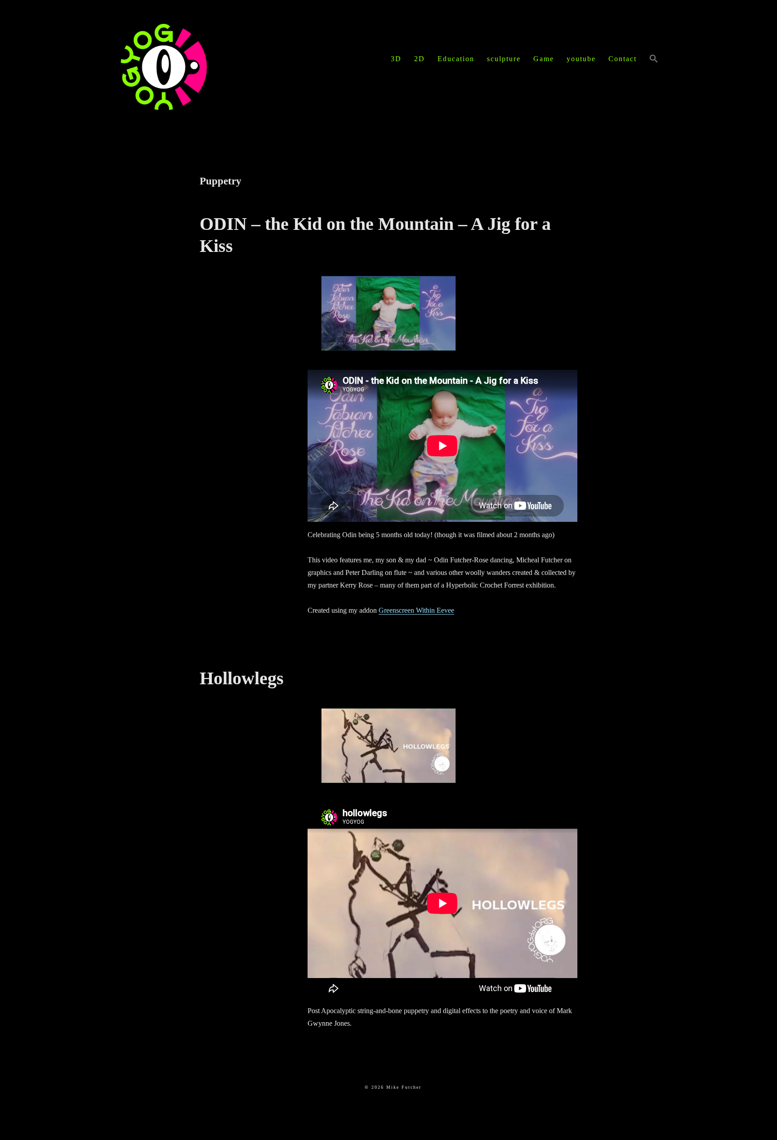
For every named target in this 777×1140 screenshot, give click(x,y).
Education (456, 59)
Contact (622, 59)
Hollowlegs (242, 678)
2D (419, 59)
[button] (654, 59)
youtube (581, 59)
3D (396, 59)
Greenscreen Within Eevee (416, 610)
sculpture (504, 59)
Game (543, 59)
